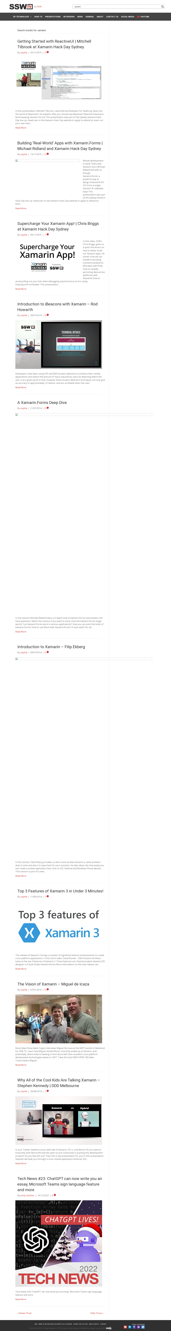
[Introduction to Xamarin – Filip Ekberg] (83, 757)
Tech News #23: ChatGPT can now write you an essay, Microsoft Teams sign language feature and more (59, 1184)
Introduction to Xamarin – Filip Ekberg (51, 646)
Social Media (127, 16)
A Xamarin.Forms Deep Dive (42, 402)
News (80, 16)
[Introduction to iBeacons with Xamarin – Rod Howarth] (58, 344)
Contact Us (112, 16)
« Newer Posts (24, 1313)
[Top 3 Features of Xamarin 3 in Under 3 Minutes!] (58, 925)
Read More (20, 127)
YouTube (144, 16)
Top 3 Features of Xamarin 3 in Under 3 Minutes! (60, 891)
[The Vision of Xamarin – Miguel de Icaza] (58, 1018)
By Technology (21, 16)
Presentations (53, 16)
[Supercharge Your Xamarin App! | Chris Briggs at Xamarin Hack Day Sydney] (47, 257)
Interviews (69, 16)
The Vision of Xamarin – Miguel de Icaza (53, 984)
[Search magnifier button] (162, 7)
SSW (39, 6)
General (90, 16)
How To (38, 16)
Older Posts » (96, 1313)
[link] (35, 1324)
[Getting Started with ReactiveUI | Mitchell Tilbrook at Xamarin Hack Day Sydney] (58, 81)
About (100, 16)
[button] (125, 1327)
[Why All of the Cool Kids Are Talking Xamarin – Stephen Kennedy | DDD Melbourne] (58, 1120)
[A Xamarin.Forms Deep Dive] (83, 513)
